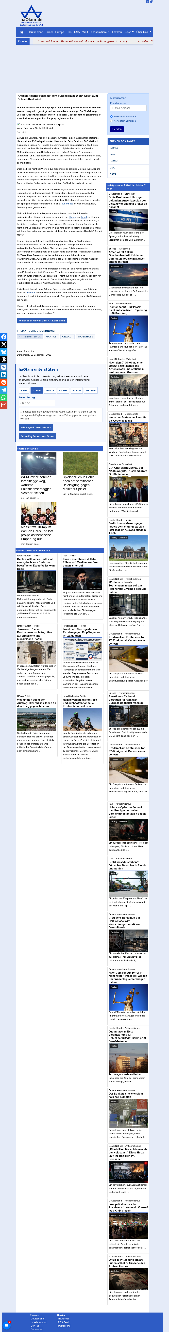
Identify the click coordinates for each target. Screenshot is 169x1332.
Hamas (72, 217)
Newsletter (63, 1318)
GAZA (113, 174)
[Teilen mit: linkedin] (3, 375)
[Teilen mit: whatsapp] (3, 397)
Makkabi (51, 336)
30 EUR (63, 390)
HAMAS (114, 161)
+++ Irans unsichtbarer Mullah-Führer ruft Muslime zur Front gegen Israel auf (57, 41)
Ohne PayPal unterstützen (37, 436)
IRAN (113, 154)
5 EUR (23, 390)
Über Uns (142, 32)
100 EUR (91, 390)
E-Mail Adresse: (118, 103)
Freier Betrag (27, 397)
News (127, 32)
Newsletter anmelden (125, 116)
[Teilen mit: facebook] (3, 337)
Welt (85, 32)
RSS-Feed (63, 1322)
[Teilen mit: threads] (3, 359)
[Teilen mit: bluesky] (3, 352)
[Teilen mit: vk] (3, 367)
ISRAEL (114, 148)
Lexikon (117, 32)
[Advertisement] (84, 69)
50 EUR (76, 390)
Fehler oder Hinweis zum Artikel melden (42, 320)
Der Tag (35, 1325)
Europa (59, 32)
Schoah (31, 292)
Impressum (64, 1325)
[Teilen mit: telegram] (3, 390)
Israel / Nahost (38, 1322)
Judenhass (67, 203)
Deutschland (35, 32)
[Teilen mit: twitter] (3, 344)
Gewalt (67, 336)
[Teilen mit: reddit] (3, 382)
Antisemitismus (100, 32)
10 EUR (36, 390)
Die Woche (36, 1329)
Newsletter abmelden (125, 120)
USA (77, 32)
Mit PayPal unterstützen (36, 427)
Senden (117, 129)
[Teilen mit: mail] (3, 405)
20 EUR (50, 390)
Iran (69, 32)
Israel (49, 32)
